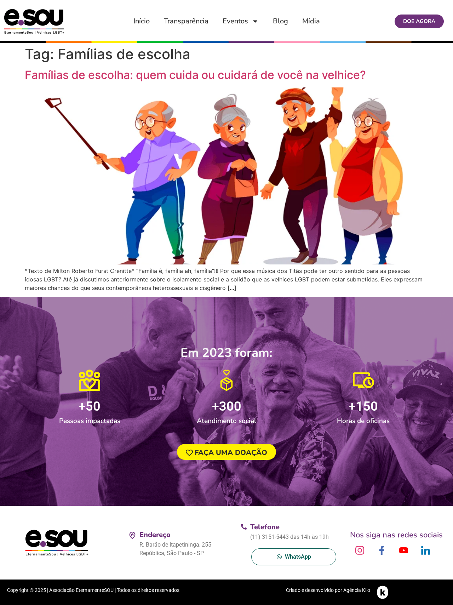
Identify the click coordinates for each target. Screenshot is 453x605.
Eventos (235, 21)
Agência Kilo (356, 590)
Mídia (311, 21)
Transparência (186, 21)
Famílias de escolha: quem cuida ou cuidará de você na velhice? (195, 75)
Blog (280, 21)
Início (141, 21)
